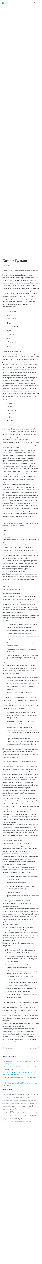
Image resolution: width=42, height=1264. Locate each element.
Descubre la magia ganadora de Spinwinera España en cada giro (20, 1062)
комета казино (8, 1122)
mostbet (32, 1106)
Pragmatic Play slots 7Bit (19, 1113)
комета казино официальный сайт (21, 1122)
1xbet (21, 1094)
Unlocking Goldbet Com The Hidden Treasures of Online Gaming (19, 1068)
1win (5, 1094)
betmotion (16, 1097)
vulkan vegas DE (17, 1118)
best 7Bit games (8, 1098)
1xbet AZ (29, 1095)
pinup (30, 1109)
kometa (31, 1100)
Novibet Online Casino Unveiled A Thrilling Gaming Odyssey (19, 1078)
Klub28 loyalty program (23, 1101)
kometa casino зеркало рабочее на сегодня (20, 1103)
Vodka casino (12, 1116)
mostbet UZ (21, 1109)
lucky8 (15, 1106)
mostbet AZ (9, 1109)
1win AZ (13, 1094)
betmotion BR (25, 1097)
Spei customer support (30, 1113)
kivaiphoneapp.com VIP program (10, 1101)
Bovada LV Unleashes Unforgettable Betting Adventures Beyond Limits (17, 1073)
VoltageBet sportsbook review (22, 1116)
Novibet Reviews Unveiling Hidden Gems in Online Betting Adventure (19, 1084)
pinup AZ (7, 1112)
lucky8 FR (22, 1106)
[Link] (5, 3)
